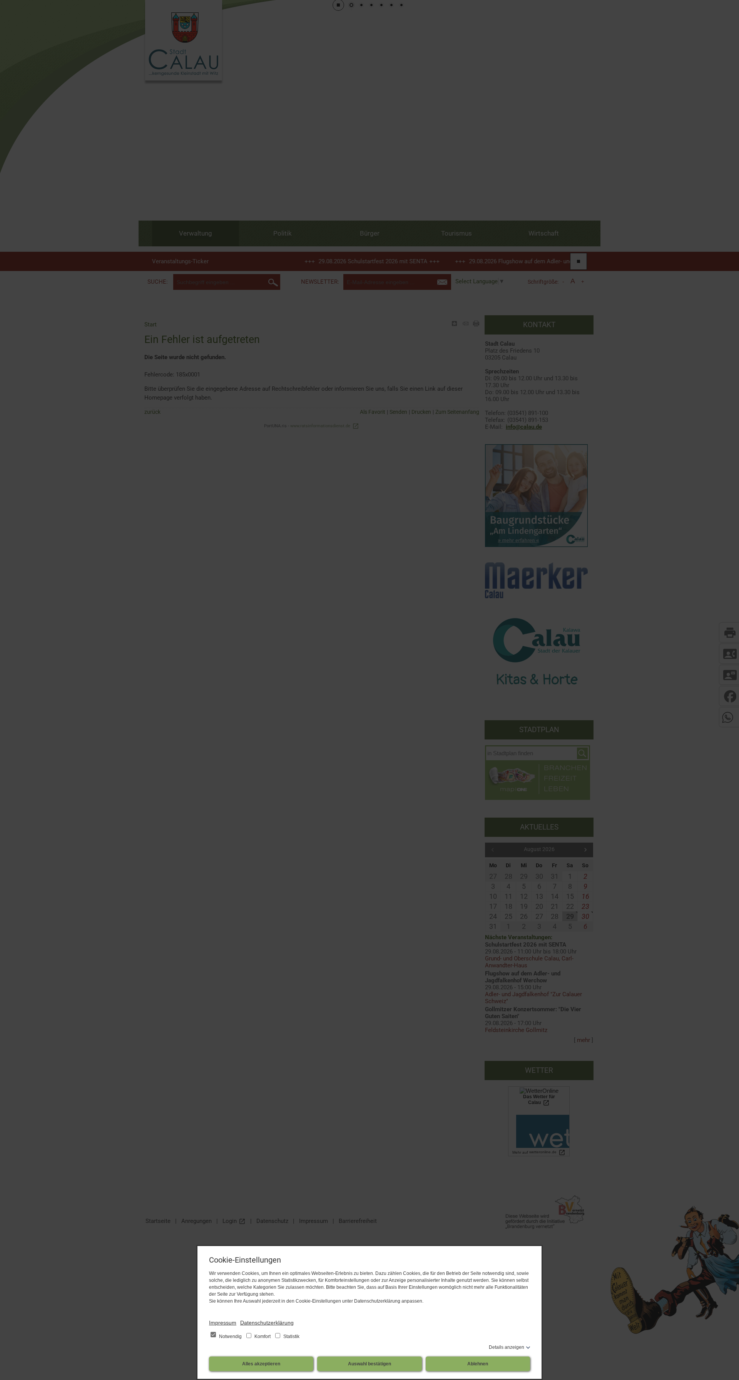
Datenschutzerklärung (267, 1323)
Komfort (262, 1336)
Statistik (290, 1336)
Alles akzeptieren (261, 1364)
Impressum (222, 1323)
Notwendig (230, 1336)
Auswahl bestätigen (369, 1364)
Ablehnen (477, 1364)
